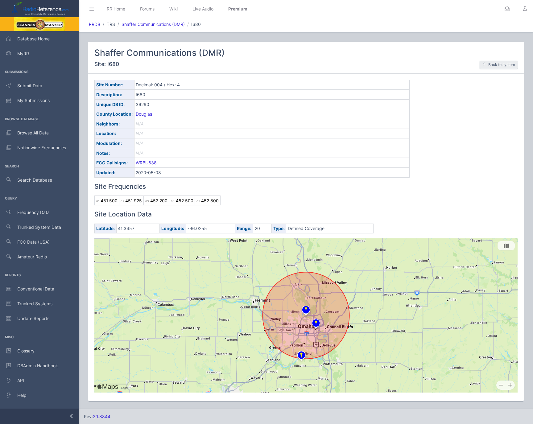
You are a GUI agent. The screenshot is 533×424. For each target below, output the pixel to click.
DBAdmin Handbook (37, 365)
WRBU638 (146, 162)
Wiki (173, 8)
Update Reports (33, 318)
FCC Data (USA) (33, 242)
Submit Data (29, 85)
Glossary (26, 350)
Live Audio (202, 8)
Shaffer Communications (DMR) (153, 24)
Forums (147, 8)
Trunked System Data (39, 227)
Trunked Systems (34, 303)
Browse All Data (33, 132)
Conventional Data (35, 288)
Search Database (34, 180)
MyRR (23, 53)
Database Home (33, 38)
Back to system (501, 64)
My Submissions (33, 100)
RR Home (116, 8)
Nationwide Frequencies (41, 147)
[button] (507, 8)
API (20, 380)
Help (22, 395)
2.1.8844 (101, 416)
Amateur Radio (32, 256)
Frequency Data (33, 212)
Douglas (144, 114)
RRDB (94, 24)
